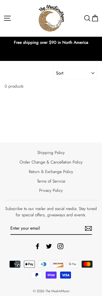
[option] (51, 42)
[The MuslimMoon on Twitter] (49, 246)
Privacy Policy (51, 190)
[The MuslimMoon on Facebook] (38, 246)
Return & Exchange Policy (51, 172)
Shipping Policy (51, 153)
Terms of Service (51, 181)
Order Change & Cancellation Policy (51, 162)
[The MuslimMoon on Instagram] (60, 246)
